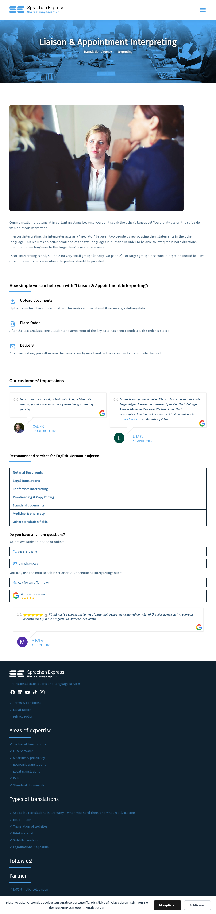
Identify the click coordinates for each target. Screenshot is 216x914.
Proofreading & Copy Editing (33, 497)
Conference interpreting (30, 489)
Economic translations (29, 765)
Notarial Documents (28, 472)
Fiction (18, 778)
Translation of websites (30, 826)
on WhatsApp (26, 563)
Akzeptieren (167, 905)
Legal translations (26, 481)
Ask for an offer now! (31, 582)
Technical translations (29, 744)
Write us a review (33, 596)
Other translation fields (30, 522)
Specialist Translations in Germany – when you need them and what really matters (74, 813)
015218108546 (25, 551)
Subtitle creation (25, 840)
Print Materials (24, 833)
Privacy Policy (22, 716)
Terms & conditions (27, 703)
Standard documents (28, 505)
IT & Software (23, 751)
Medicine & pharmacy (29, 514)
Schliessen (197, 905)
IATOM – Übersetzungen (30, 889)
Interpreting (22, 820)
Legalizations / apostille (31, 847)
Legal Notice (22, 710)
